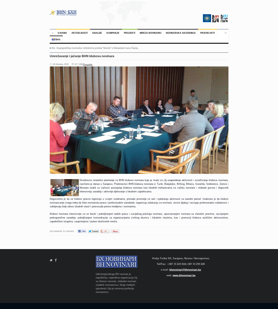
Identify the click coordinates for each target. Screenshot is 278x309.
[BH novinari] (63, 13)
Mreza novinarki (150, 33)
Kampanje (112, 33)
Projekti (129, 33)
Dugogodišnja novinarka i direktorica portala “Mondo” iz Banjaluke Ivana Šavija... (98, 48)
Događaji (87, 64)
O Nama (62, 33)
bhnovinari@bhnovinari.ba (185, 269)
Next (54, 48)
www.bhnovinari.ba (184, 275)
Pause (52, 48)
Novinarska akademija (181, 33)
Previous (50, 48)
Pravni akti (207, 33)
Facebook (55, 260)
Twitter (51, 260)
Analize (97, 33)
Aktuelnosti (79, 33)
